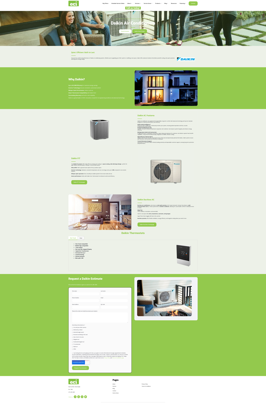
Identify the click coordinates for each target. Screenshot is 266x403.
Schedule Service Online (117, 3)
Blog (165, 3)
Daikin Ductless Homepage (147, 224)
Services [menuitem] (114, 386)
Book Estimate (125, 31)
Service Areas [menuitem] (116, 393)
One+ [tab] (81, 238)
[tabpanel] (133, 255)
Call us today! (132, 8)
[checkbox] (100, 338)
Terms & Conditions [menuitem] (146, 386)
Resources (174, 3)
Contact (193, 3)
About (129, 3)
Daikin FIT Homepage (79, 182)
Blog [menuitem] (114, 388)
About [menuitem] (114, 384)
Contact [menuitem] (114, 390)
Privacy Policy (107, 357)
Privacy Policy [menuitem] (145, 384)
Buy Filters (105, 3)
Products (157, 3)
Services (137, 3)
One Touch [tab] (73, 238)
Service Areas (147, 3)
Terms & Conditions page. (118, 357)
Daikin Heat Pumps (140, 31)
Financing (182, 3)
